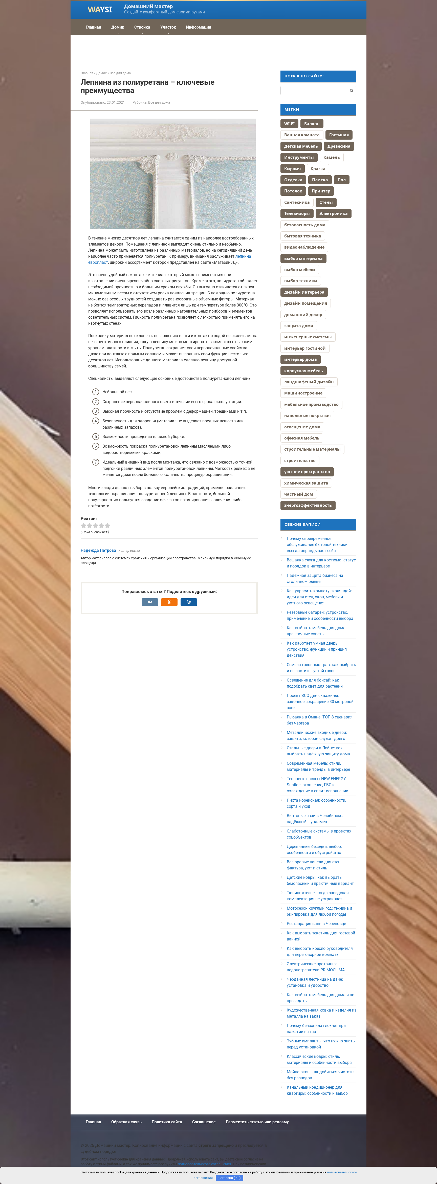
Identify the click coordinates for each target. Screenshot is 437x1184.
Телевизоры (297, 213)
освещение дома (302, 427)
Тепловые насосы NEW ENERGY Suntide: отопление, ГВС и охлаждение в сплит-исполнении (317, 784)
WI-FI (289, 123)
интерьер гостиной (305, 348)
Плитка (320, 180)
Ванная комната (302, 135)
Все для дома (159, 102)
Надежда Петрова (98, 550)
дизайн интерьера (304, 292)
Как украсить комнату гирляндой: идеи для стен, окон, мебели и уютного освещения (319, 596)
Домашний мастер (148, 6)
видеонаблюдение (304, 247)
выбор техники (300, 280)
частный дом (298, 494)
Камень (331, 157)
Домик (117, 27)
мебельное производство (311, 404)
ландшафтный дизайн (309, 382)
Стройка (142, 27)
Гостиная (339, 135)
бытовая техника (302, 236)
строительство (300, 460)
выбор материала (303, 258)
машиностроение (303, 393)
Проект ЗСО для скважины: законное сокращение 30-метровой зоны (320, 701)
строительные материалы (312, 449)
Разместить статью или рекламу (257, 1122)
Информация (198, 27)
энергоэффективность (308, 505)
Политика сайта (167, 1122)
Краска (318, 168)
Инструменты (299, 157)
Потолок (293, 191)
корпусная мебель (303, 371)
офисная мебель (301, 438)
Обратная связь (126, 1122)
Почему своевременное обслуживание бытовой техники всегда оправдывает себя (317, 544)
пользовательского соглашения (204, 1164)
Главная (93, 27)
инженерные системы (308, 337)
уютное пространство (307, 471)
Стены (326, 202)
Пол (342, 180)
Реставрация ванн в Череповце (316, 923)
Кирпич (292, 168)
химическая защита (306, 483)
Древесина (339, 146)
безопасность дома (304, 225)
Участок (168, 27)
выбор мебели (299, 269)
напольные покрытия (307, 415)
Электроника (333, 213)
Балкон (312, 123)
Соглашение (204, 1122)
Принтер (321, 191)
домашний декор (303, 314)
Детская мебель (301, 146)
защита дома (298, 325)
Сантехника (297, 202)
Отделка (293, 180)
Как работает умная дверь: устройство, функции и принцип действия (317, 649)
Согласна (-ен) (230, 1178)
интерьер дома (300, 359)
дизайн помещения (305, 303)
